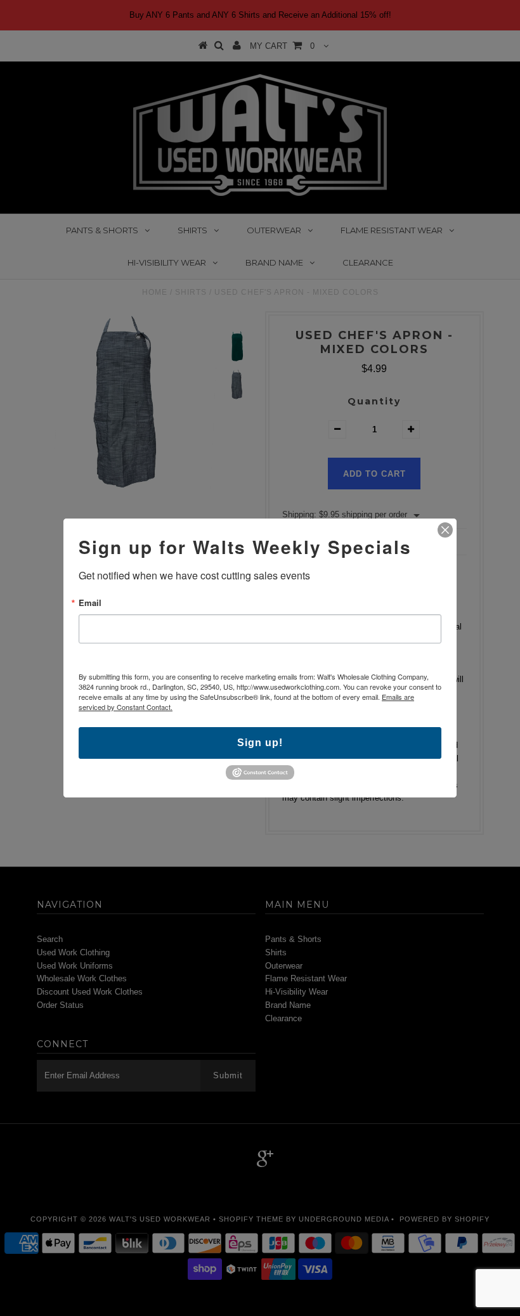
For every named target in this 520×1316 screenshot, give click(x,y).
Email (90, 602)
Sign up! (260, 742)
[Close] (445, 530)
